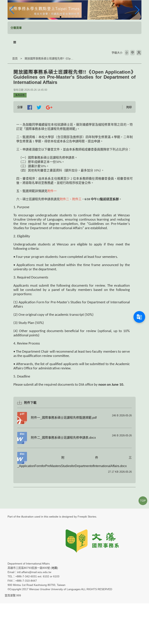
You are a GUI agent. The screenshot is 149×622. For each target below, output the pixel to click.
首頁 (15, 58)
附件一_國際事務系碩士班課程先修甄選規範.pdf (64, 417)
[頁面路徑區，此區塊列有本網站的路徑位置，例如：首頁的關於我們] (9, 58)
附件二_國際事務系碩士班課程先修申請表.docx (63, 437)
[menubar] (14, 42)
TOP (143, 500)
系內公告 (20, 95)
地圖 (54, 567)
